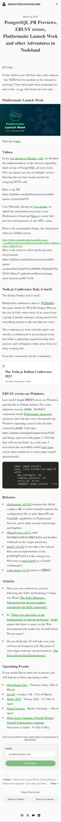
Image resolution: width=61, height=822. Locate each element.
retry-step (47, 447)
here (17, 141)
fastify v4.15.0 (15, 547)
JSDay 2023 (14, 699)
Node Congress (16, 708)
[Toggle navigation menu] (56, 4)
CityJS (11, 694)
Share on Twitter (16, 799)
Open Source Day (17, 685)
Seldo (54, 619)
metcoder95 (29, 561)
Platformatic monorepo (38, 414)
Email (8, 748)
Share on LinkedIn (45, 799)
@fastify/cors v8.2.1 (19, 532)
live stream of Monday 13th (26, 158)
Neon (34, 216)
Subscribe (30, 763)
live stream (40, 206)
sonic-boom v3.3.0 (18, 570)
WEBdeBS (47, 303)
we (21, 89)
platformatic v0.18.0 (19, 504)
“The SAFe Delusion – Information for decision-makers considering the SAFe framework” (27, 602)
